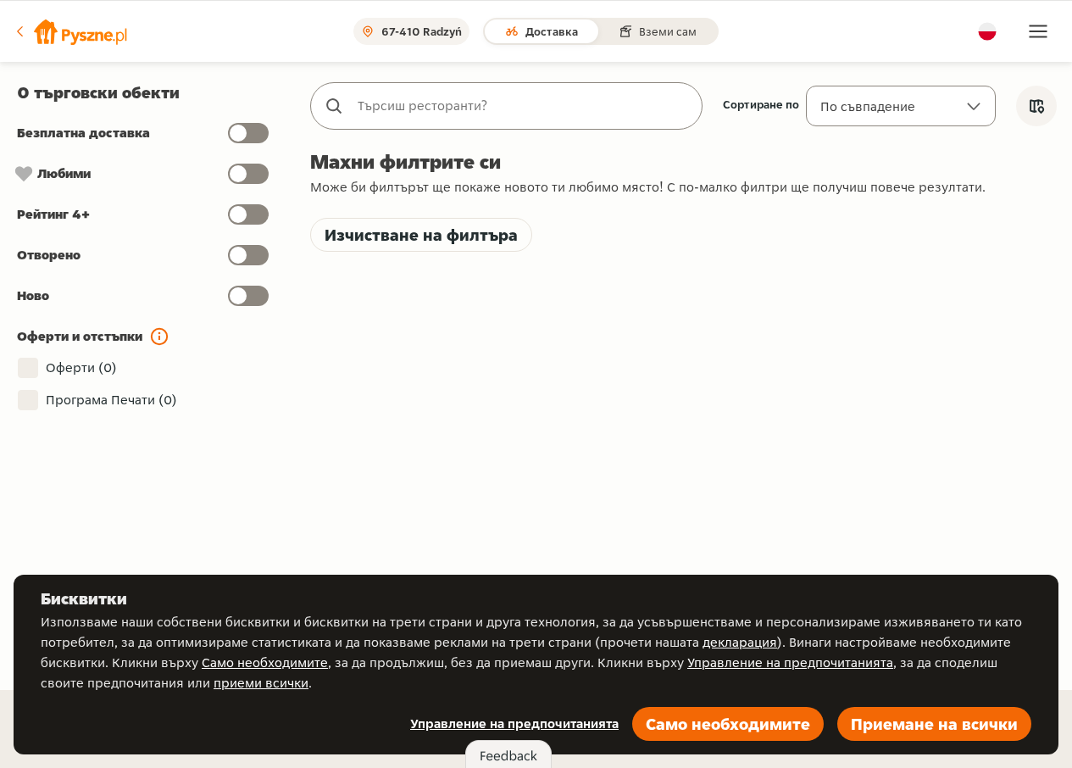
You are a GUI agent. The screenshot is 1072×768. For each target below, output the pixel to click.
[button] (70, 31)
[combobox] (523, 106)
